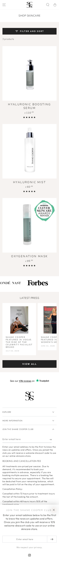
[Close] (53, 510)
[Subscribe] (50, 439)
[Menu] (4, 5)
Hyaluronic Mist (29, 182)
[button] (47, 5)
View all (29, 363)
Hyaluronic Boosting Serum (29, 106)
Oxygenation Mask (29, 256)
